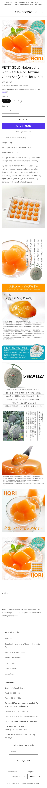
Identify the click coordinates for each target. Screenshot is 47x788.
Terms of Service (11, 668)
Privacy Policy (10, 663)
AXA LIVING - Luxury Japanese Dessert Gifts (26, 783)
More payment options (23, 132)
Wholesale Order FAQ (13, 658)
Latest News (9, 674)
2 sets (16, 101)
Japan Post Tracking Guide (15, 652)
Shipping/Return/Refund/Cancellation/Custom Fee (23, 645)
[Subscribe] (35, 752)
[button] (4, 12)
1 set (6, 101)
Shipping (13, 85)
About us (8, 638)
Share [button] (6, 593)
